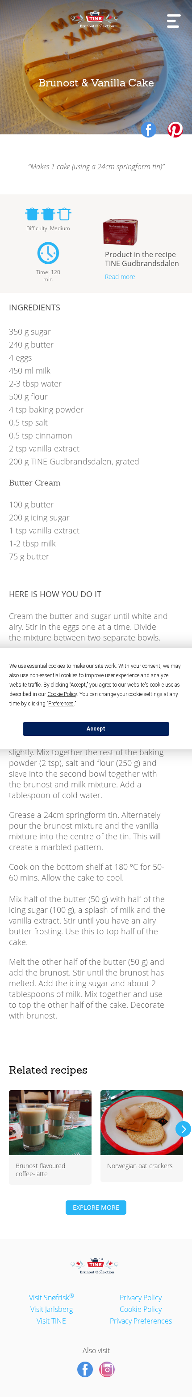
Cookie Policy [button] (62, 694)
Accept (96, 729)
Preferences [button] (61, 704)
